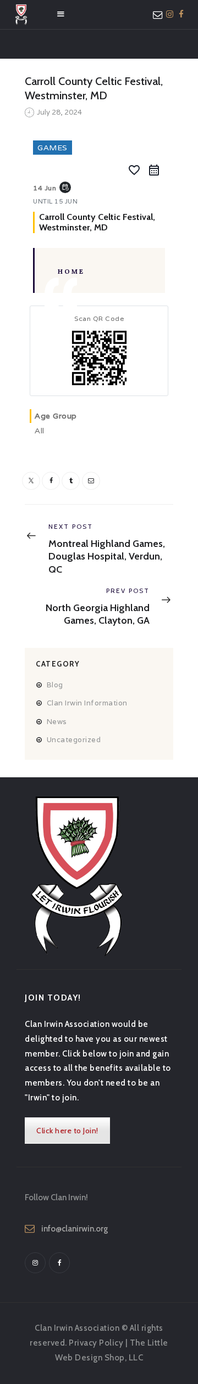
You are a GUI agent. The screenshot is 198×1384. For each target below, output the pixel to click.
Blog (55, 685)
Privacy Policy (96, 1343)
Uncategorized (74, 739)
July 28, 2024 (59, 112)
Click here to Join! (67, 1131)
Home (71, 271)
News (57, 721)
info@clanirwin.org (74, 1229)
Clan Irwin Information (87, 703)
